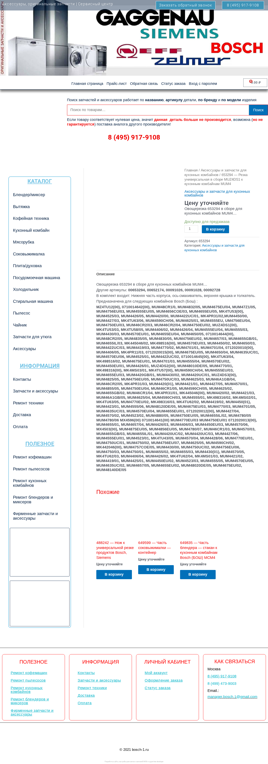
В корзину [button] (114, 574)
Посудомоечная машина (36, 277)
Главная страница (87, 84)
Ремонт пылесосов (31, 469)
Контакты (22, 379)
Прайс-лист (117, 84)
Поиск (258, 110)
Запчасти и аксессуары (35, 391)
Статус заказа (173, 84)
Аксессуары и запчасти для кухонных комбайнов (217, 193)
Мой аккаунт (156, 673)
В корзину (215, 229)
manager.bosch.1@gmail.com (232, 697)
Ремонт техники (28, 403)
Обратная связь (144, 84)
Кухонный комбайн (31, 230)
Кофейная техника (31, 218)
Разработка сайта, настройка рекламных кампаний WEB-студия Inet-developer (134, 762)
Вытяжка (21, 206)
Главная (191, 170)
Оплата (20, 426)
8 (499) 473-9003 (221, 683)
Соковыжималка (29, 254)
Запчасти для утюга (32, 336)
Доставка (22, 414)
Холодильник (26, 289)
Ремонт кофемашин (32, 457)
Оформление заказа (164, 680)
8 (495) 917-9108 (134, 137)
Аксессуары (24, 348)
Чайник (20, 325)
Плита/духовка (27, 265)
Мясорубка (23, 242)
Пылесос (21, 313)
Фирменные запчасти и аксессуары (35, 516)
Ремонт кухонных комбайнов (29, 483)
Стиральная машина (33, 301)
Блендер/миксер (29, 194)
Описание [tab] (105, 274)
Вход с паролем (203, 84)
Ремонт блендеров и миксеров (33, 499)
